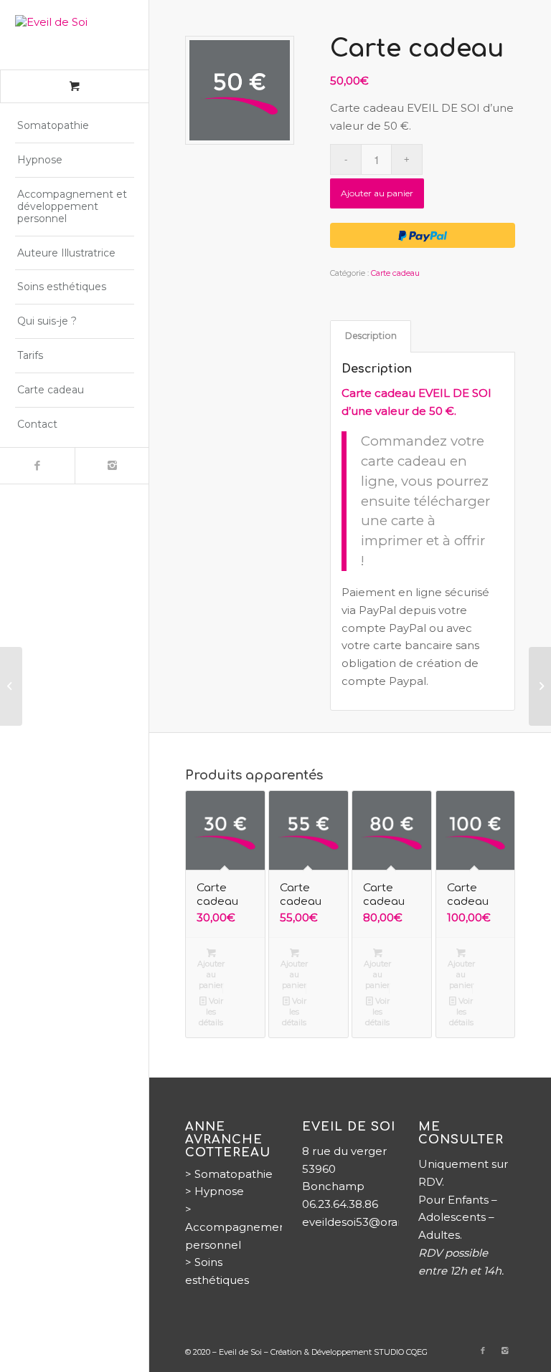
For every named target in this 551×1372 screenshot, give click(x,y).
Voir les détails (211, 1011)
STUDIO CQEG (401, 1352)
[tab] (370, 336)
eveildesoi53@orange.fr (365, 1222)
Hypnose (219, 1191)
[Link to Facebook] (37, 466)
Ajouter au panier (377, 193)
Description (371, 335)
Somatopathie (233, 1174)
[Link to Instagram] (112, 466)
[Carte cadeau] (11, 686)
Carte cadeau (395, 273)
